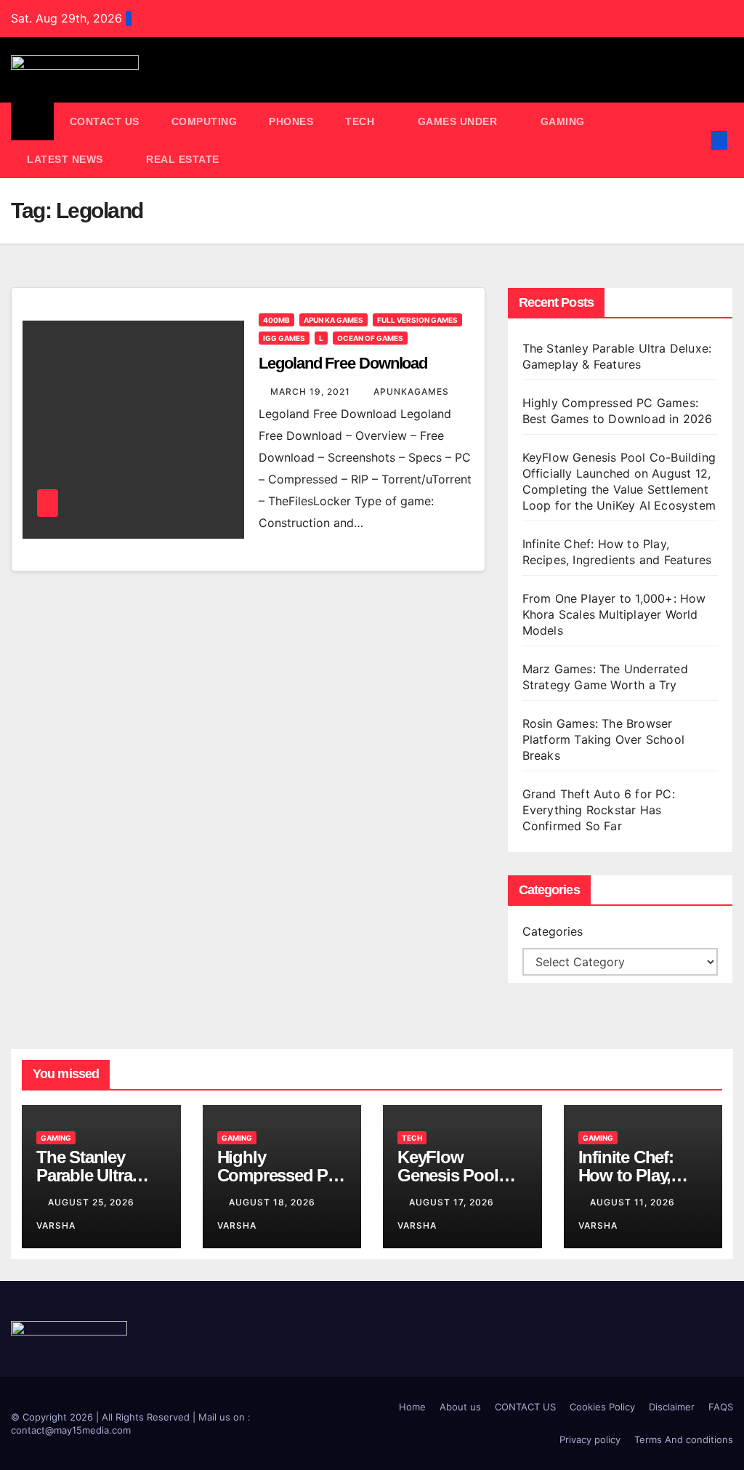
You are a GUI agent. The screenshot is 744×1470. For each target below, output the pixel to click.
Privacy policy (589, 1439)
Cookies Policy (602, 1407)
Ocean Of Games (370, 338)
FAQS (720, 1407)
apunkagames (411, 391)
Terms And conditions (683, 1439)
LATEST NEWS (66, 159)
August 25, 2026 (92, 1202)
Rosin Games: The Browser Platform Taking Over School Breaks (603, 739)
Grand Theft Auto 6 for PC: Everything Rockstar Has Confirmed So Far (598, 810)
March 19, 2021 (311, 391)
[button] (696, 140)
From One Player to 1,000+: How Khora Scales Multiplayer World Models (614, 614)
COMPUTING (204, 121)
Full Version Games (417, 320)
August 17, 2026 (453, 1202)
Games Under (459, 121)
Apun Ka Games (333, 320)
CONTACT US (105, 121)
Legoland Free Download (343, 363)
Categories (552, 931)
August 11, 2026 (634, 1202)
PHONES (291, 121)
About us (460, 1407)
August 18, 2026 (273, 1202)
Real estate (182, 159)
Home (412, 1407)
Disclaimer (672, 1407)
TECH (361, 121)
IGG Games (284, 338)
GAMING (565, 121)
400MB (276, 320)
